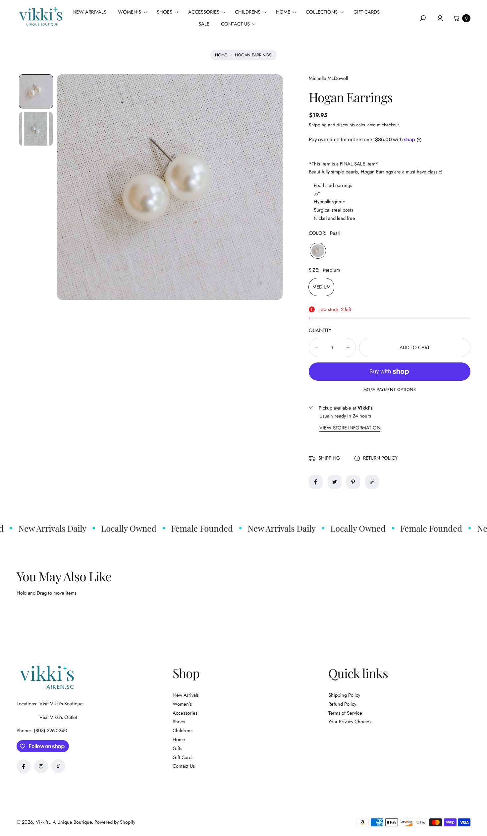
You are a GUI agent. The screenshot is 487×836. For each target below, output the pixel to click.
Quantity (320, 330)
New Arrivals (186, 695)
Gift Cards (183, 757)
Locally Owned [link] (117, 528)
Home (221, 55)
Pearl (317, 250)
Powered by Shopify (114, 822)
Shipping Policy (344, 695)
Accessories (185, 713)
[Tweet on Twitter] (335, 482)
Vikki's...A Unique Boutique (64, 822)
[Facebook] (23, 766)
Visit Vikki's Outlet (58, 717)
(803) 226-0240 (50, 730)
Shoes (179, 721)
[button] (135, 12)
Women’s (182, 704)
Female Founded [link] (190, 528)
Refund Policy (342, 704)
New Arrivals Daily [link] (270, 528)
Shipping (318, 124)
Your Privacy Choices (349, 721)
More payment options (389, 390)
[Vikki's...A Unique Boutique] (40, 16)
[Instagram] (41, 766)
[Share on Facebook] (316, 482)
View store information (349, 427)
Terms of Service (345, 713)
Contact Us (184, 766)
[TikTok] (58, 766)
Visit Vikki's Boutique (61, 703)
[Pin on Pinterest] (353, 482)
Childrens (182, 730)
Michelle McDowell (328, 78)
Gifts (177, 748)
